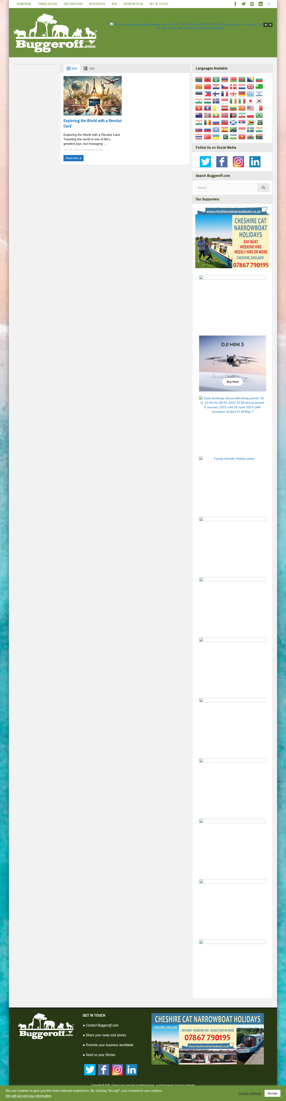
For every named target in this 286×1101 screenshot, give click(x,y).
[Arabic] (216, 79)
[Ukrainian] (216, 136)
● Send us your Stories (99, 1054)
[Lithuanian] (234, 108)
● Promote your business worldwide (108, 1045)
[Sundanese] (242, 129)
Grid (74, 68)
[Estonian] (199, 93)
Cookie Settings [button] (249, 1093)
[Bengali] (242, 79)
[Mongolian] (208, 115)
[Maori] (199, 115)
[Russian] (216, 122)
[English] (251, 86)
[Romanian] (208, 122)
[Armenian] (225, 79)
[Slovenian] (208, 129)
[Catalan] (199, 86)
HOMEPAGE (24, 4)
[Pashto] (234, 115)
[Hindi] (199, 100)
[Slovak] (199, 129)
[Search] (263, 187)
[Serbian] (242, 122)
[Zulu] (260, 136)
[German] (242, 93)
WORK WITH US (133, 4)
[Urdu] (225, 136)
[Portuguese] (260, 115)
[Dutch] (242, 86)
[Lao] (208, 108)
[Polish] (251, 115)
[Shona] (251, 122)
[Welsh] (251, 136)
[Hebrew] (260, 93)
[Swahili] (234, 129)
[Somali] (216, 129)
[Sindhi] (260, 122)
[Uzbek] (234, 136)
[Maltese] (260, 108)
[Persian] (242, 115)
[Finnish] (216, 93)
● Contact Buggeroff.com (100, 1025)
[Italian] (242, 100)
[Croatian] (216, 86)
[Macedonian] (242, 108)
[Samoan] (225, 122)
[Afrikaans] (199, 79)
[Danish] (234, 86)
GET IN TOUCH (158, 4)
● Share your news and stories (104, 1035)
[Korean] (260, 100)
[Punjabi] (199, 122)
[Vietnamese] (242, 136)
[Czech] (225, 86)
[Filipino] (208, 93)
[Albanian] (208, 79)
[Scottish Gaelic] (234, 122)
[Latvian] (225, 108)
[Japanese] (251, 100)
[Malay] (251, 108)
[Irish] (234, 100)
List (91, 68)
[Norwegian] (225, 115)
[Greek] (251, 93)
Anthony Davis (94, 149)
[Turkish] (208, 136)
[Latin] (216, 108)
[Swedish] (251, 129)
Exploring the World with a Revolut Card (92, 123)
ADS (114, 4)
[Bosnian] (251, 79)
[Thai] (199, 136)
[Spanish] (225, 129)
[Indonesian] (225, 100)
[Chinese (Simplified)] (208, 86)
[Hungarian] (208, 100)
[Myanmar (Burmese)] (216, 115)
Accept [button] (272, 1093)
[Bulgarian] (260, 79)
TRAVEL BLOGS (47, 4)
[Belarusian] (234, 79)
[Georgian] (234, 93)
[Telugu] (260, 129)
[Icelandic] (216, 100)
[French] (225, 93)
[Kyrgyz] (199, 108)
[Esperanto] (260, 86)
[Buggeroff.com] (55, 32)
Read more (72, 158)
